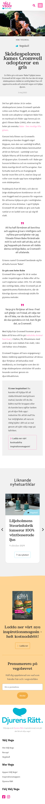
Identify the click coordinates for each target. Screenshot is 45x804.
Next (43, 529)
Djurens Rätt (7, 781)
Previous (2, 529)
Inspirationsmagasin (11, 776)
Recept (5, 752)
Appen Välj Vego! (9, 772)
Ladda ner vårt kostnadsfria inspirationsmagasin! (20, 442)
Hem (17, 40)
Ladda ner (24, 646)
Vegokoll (25, 40)
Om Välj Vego (8, 747)
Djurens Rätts (19, 728)
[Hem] (7, 5)
